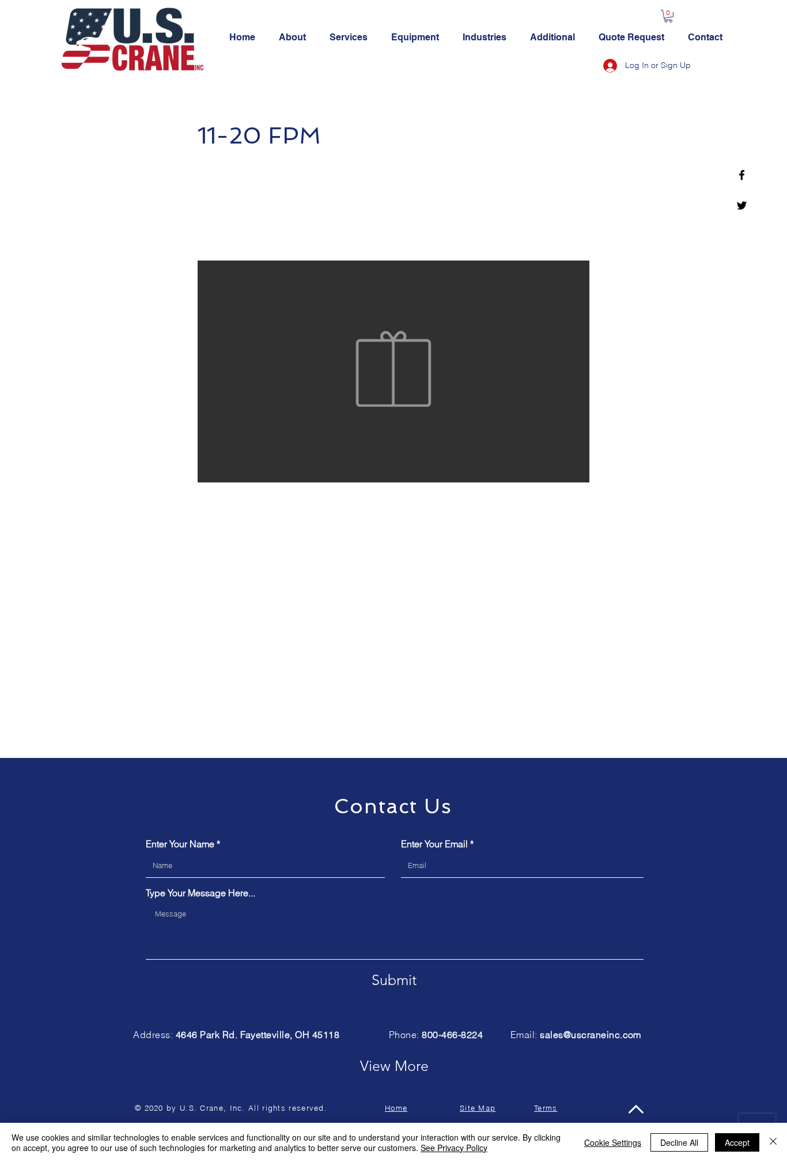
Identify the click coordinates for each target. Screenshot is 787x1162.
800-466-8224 (452, 1034)
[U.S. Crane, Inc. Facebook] (741, 175)
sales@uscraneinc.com (590, 1034)
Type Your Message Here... (200, 892)
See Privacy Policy (454, 1147)
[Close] (773, 1142)
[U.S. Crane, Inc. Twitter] (741, 205)
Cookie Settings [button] (612, 1142)
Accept (737, 1142)
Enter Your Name (180, 843)
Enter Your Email (434, 843)
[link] (668, 16)
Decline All (679, 1142)
